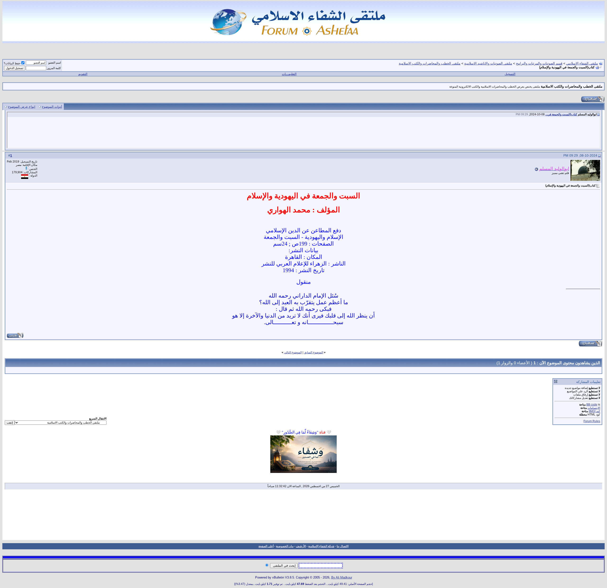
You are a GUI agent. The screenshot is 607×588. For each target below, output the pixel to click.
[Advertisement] (303, 516)
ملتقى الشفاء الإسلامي (582, 63)
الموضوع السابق (313, 352)
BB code (591, 404)
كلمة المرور (54, 68)
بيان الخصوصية (285, 546)
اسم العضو (54, 62)
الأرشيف (301, 546)
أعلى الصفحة (266, 546)
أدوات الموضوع (52, 106)
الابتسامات (594, 408)
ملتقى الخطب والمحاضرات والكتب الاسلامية (429, 63)
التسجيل (510, 74)
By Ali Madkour (341, 577)
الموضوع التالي (293, 352)
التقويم (82, 74)
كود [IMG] (594, 411)
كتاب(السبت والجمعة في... (561, 114)
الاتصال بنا (343, 546)
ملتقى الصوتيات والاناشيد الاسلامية (488, 63)
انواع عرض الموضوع (21, 106)
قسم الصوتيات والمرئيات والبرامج (539, 63)
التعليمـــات (289, 74)
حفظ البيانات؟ (12, 63)
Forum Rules (592, 421)
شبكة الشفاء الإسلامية (321, 546)
